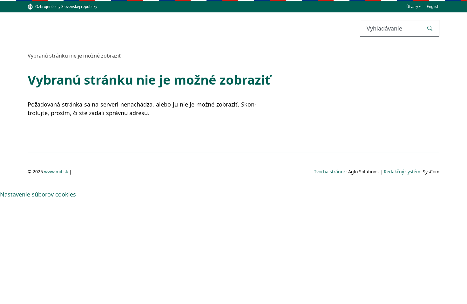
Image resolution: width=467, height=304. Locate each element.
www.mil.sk (56, 172)
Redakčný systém (402, 172)
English (433, 6)
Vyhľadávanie (384, 28)
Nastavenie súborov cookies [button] (38, 194)
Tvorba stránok (330, 172)
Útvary (412, 6)
